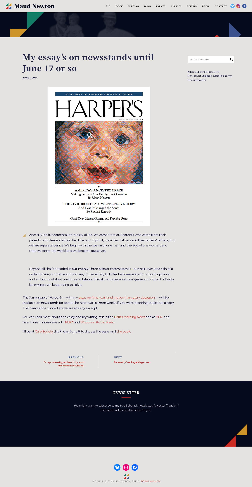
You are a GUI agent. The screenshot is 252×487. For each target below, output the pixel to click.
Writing (133, 6)
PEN (159, 317)
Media (206, 6)
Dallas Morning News (129, 317)
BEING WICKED (150, 481)
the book (123, 331)
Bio (108, 6)
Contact (221, 6)
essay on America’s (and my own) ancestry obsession (117, 297)
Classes (176, 6)
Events (161, 6)
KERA (69, 322)
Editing (192, 6)
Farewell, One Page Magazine (131, 362)
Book (119, 6)
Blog (147, 6)
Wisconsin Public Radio (98, 322)
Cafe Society (44, 331)
